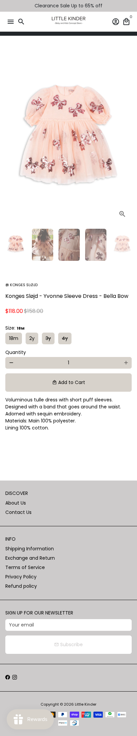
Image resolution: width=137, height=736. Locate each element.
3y (48, 338)
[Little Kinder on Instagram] (14, 677)
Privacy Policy (21, 576)
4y (65, 338)
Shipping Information (29, 548)
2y (32, 338)
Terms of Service (25, 567)
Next (126, 135)
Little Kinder (85, 704)
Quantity (15, 352)
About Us (15, 503)
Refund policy (21, 586)
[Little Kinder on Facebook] (7, 677)
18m (13, 338)
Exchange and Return (30, 558)
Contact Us (18, 512)
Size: (15, 328)
